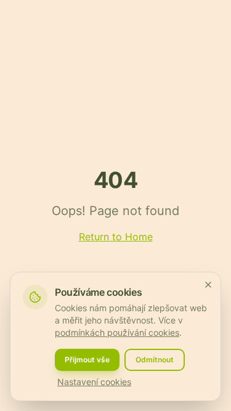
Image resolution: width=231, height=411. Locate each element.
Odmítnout (155, 359)
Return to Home (116, 236)
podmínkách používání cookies (117, 332)
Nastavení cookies (94, 381)
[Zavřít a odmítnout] (208, 284)
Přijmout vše (87, 359)
